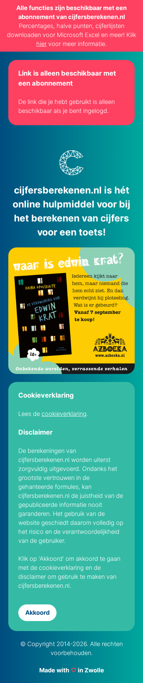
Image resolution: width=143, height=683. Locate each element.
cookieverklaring (64, 413)
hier (41, 43)
